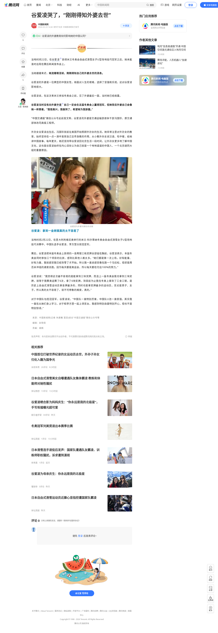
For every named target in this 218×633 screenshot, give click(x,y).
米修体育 (35, 367)
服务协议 (58, 611)
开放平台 (76, 611)
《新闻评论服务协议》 (71, 520)
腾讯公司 (78, 623)
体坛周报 (35, 439)
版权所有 (85, 623)
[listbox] (81, 428)
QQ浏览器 (113, 611)
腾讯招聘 (94, 611)
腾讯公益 (103, 611)
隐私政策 (67, 611)
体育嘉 (34, 463)
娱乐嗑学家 (36, 415)
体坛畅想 (35, 391)
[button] (178, 26)
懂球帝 (34, 487)
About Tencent (47, 611)
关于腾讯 (35, 611)
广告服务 (85, 611)
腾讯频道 (122, 611)
